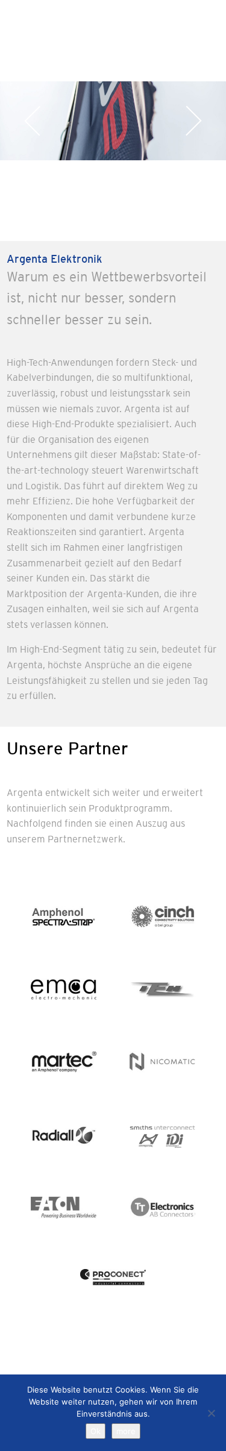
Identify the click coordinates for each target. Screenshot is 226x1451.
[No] (211, 1413)
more (126, 1431)
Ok (95, 1431)
